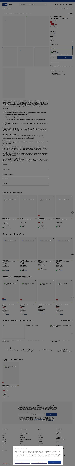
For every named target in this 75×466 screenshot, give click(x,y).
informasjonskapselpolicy (37, 457)
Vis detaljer (22, 462)
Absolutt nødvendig (39, 462)
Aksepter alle (54, 462)
